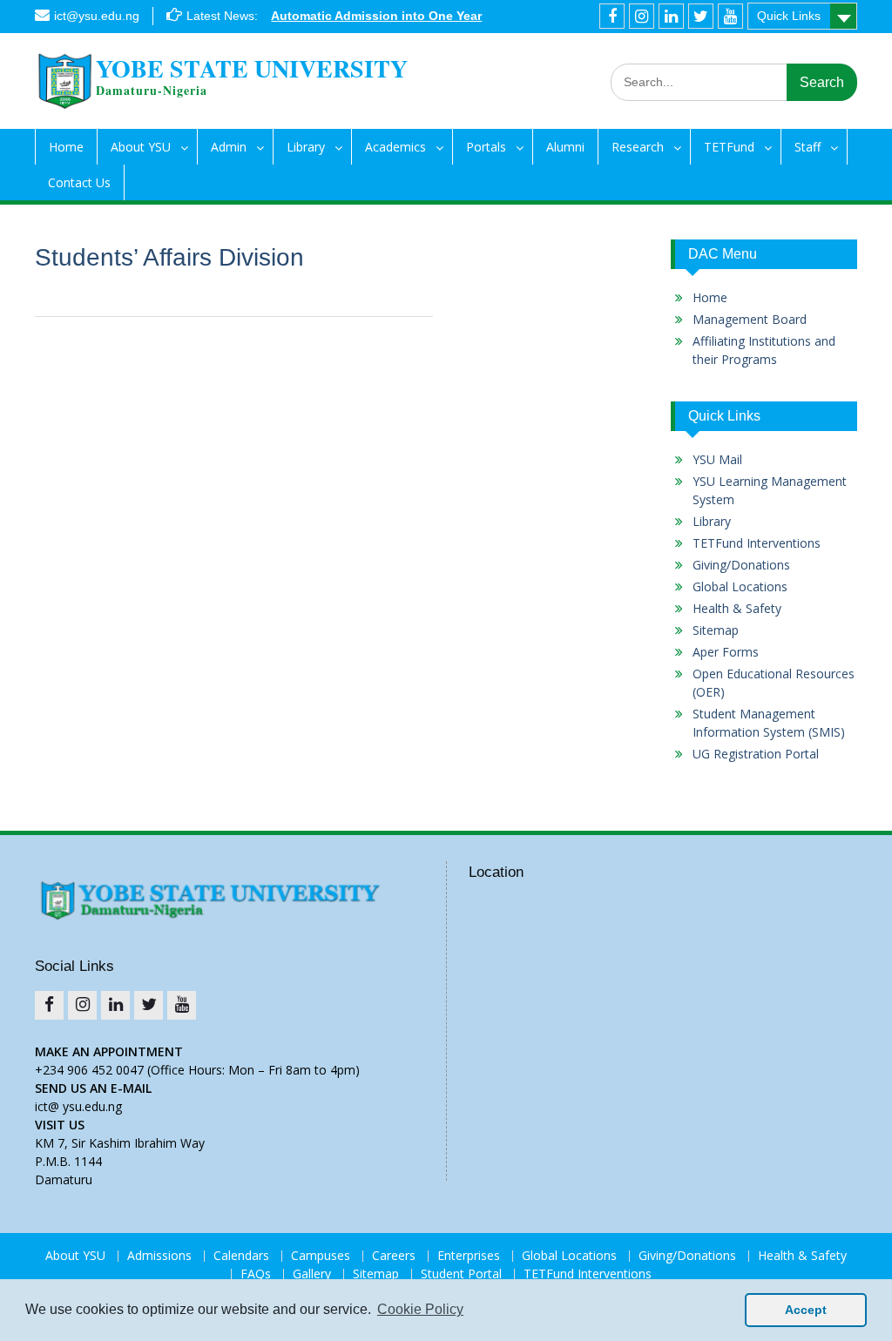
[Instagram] (641, 16)
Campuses (320, 1256)
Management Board (750, 319)
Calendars (241, 1256)
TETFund (729, 146)
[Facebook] (612, 16)
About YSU (141, 146)
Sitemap (716, 630)
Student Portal (461, 1274)
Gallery (312, 1274)
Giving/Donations (741, 564)
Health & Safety (737, 608)
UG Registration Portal (756, 753)
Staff (807, 146)
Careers (394, 1256)
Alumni (565, 146)
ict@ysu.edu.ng (96, 16)
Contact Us (79, 182)
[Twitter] (700, 16)
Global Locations (740, 586)
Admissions (159, 1256)
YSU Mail (717, 459)
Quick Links (789, 16)
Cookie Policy (420, 1309)
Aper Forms (726, 652)
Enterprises (468, 1256)
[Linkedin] (671, 16)
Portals (486, 146)
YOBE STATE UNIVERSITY (252, 68)
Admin (229, 146)
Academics (395, 146)
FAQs (255, 1274)
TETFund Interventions (757, 543)
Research (638, 146)
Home (66, 146)
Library (306, 146)
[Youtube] (730, 16)
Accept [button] (806, 1310)
